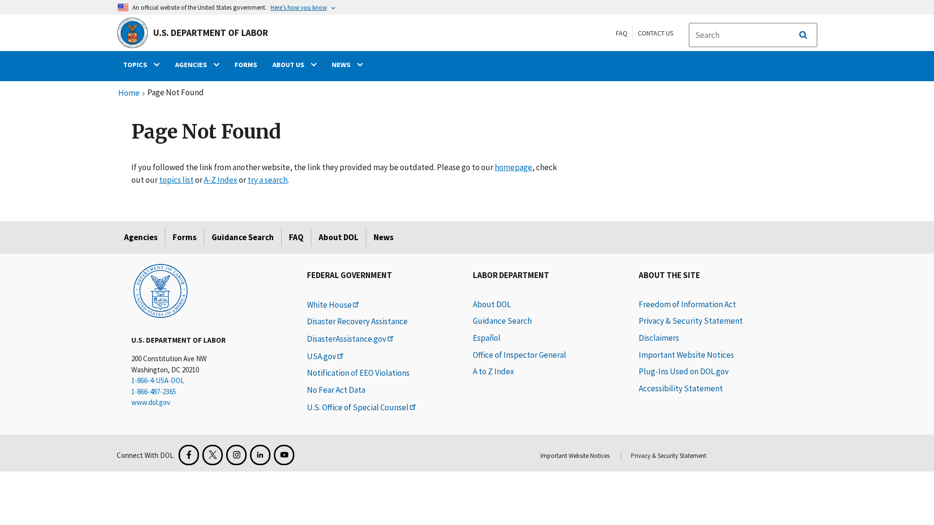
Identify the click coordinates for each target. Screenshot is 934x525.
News (384, 237)
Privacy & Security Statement (691, 320)
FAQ (622, 33)
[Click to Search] (803, 35)
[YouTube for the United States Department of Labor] (284, 455)
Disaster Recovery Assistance (357, 321)
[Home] (160, 290)
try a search (267, 180)
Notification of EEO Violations (358, 373)
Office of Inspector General (519, 355)
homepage (513, 167)
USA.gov (321, 356)
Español (487, 337)
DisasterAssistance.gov (346, 338)
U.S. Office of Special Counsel (358, 407)
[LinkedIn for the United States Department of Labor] (260, 455)
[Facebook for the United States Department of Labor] (189, 455)
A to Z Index (493, 371)
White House (329, 304)
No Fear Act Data (336, 390)
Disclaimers (659, 337)
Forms (185, 237)
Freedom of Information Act (687, 304)
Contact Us (656, 33)
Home (129, 93)
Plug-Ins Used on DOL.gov (684, 371)
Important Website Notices (686, 355)
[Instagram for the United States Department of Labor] (236, 455)
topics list (176, 180)
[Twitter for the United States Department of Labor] (212, 455)
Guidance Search (243, 237)
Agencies (141, 237)
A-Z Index (220, 180)
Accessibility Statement (681, 388)
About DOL (339, 237)
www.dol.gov (150, 402)
